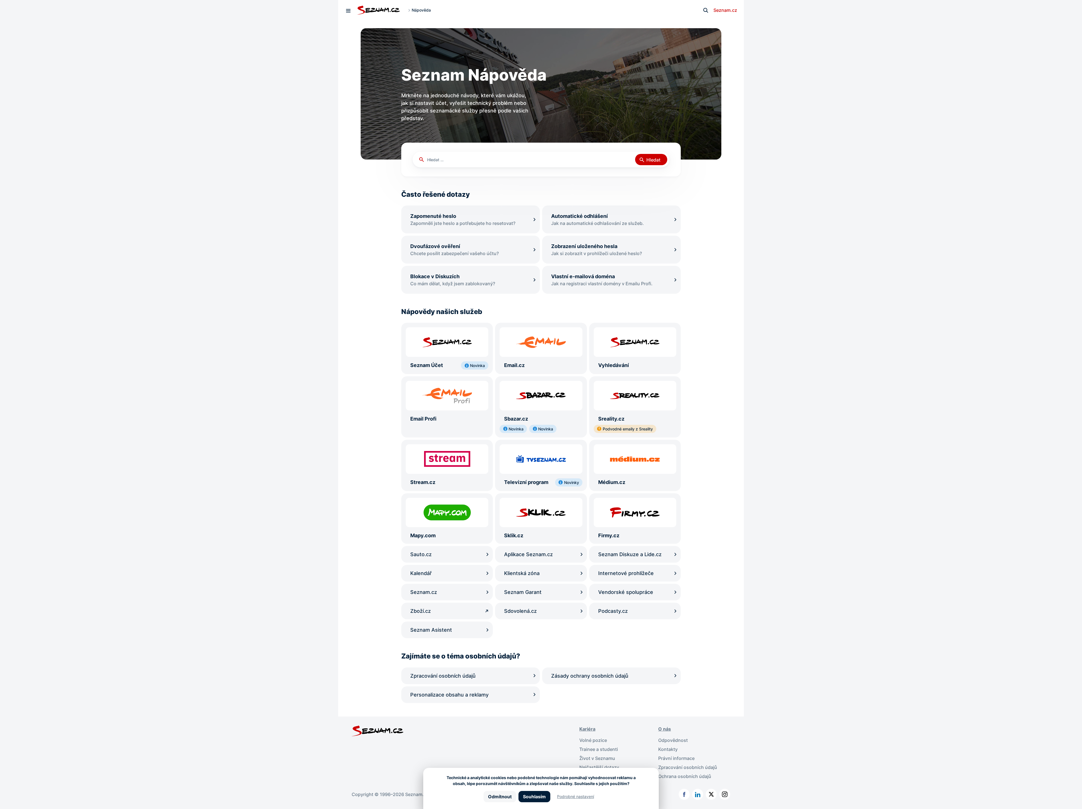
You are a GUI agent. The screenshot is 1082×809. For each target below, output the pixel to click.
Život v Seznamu (597, 758)
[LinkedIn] (697, 794)
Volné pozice (593, 740)
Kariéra (587, 729)
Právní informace (676, 758)
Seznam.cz (725, 10)
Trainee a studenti (598, 749)
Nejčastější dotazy (599, 767)
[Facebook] (684, 794)
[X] (711, 794)
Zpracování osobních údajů (687, 767)
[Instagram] (724, 794)
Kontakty (668, 749)
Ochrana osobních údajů (684, 776)
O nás (664, 729)
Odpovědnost (673, 740)
